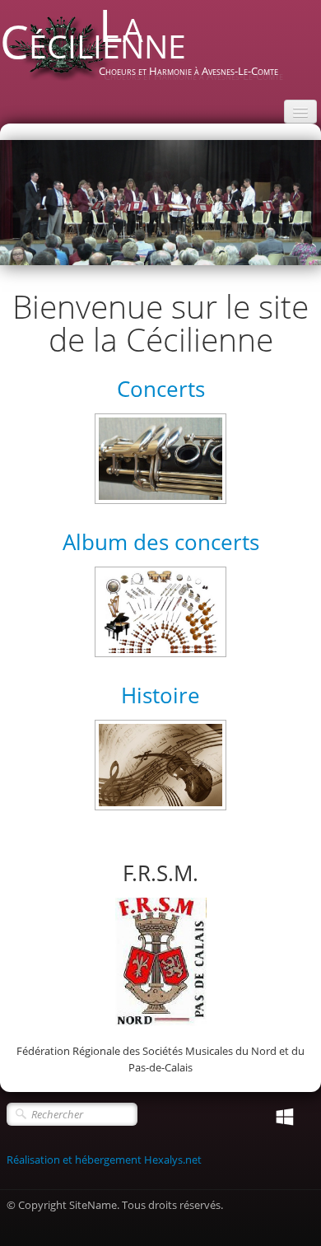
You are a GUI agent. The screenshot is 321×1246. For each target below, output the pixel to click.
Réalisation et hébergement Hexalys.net (104, 1159)
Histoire (160, 695)
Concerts (161, 389)
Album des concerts (161, 542)
